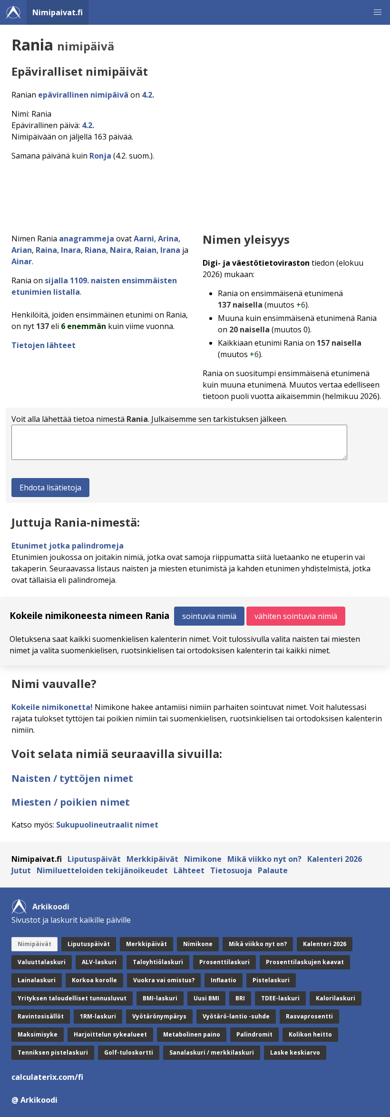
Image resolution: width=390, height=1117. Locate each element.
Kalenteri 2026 (334, 859)
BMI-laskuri (160, 998)
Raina (46, 250)
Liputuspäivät (94, 859)
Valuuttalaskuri (42, 962)
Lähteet (189, 870)
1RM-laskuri (98, 1016)
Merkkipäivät (152, 859)
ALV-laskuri (99, 962)
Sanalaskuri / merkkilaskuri (211, 1052)
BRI (240, 998)
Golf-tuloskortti (128, 1052)
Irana (170, 250)
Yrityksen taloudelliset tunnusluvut (72, 998)
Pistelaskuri (271, 980)
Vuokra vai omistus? (164, 980)
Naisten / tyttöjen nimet (72, 778)
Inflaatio (223, 980)
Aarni (144, 238)
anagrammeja (86, 238)
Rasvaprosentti (309, 1016)
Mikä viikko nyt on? (264, 859)
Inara (71, 250)
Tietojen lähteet (43, 345)
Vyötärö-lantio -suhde (236, 1016)
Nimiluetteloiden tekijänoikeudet (102, 870)
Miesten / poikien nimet (70, 802)
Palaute (273, 870)
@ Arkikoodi (34, 1100)
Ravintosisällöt (41, 1016)
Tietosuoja (231, 870)
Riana (95, 250)
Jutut (21, 870)
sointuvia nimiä (209, 616)
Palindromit (254, 1034)
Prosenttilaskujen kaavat (305, 962)
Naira (120, 250)
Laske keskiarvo (295, 1052)
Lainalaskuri (37, 980)
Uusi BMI (206, 998)
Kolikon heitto (310, 1034)
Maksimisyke (38, 1034)
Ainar (21, 261)
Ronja (100, 155)
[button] (377, 12)
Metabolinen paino (191, 1034)
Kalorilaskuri (335, 998)
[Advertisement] (196, 194)
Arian (21, 250)
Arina (168, 238)
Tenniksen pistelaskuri (53, 1052)
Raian (145, 250)
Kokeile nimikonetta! (52, 707)
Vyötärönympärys (159, 1016)
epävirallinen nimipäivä (83, 95)
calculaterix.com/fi (47, 1077)
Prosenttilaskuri (224, 962)
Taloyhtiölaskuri (158, 962)
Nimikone (203, 859)
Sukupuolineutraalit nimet (107, 824)
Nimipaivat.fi (57, 12)
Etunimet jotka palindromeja (67, 545)
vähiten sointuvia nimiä (295, 616)
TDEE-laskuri (280, 998)
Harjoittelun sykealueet (110, 1034)
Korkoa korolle (94, 980)
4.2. (148, 95)
